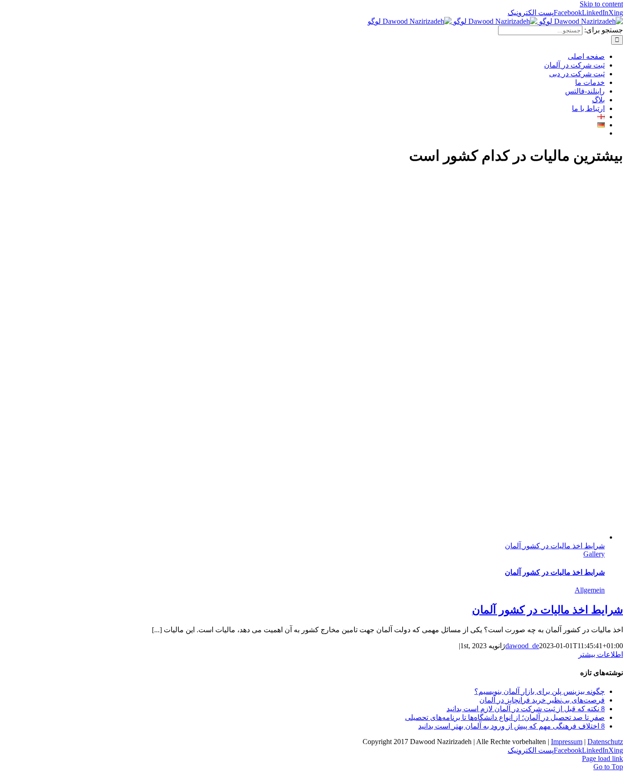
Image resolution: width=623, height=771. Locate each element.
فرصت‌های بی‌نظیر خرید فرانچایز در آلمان (542, 700)
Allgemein (590, 590)
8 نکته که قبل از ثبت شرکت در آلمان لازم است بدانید (525, 709)
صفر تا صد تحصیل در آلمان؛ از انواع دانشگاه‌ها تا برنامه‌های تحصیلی (505, 717)
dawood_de (522, 646)
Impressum (566, 741)
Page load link (602, 758)
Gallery (594, 554)
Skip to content (601, 4)
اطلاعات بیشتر (600, 654)
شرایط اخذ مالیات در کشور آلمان (555, 546)
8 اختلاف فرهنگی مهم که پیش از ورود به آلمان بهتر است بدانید (511, 726)
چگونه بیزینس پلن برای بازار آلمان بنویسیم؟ (539, 691)
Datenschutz (605, 741)
